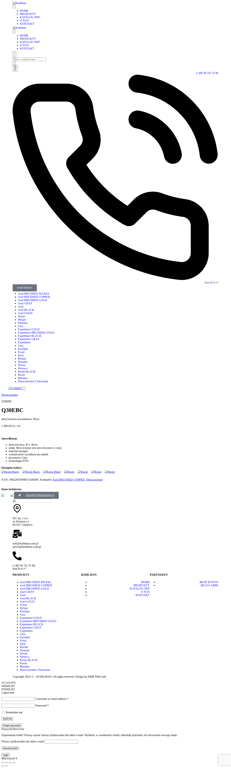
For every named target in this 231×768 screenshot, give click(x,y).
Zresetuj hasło (10, 748)
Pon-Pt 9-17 (211, 282)
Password (42, 705)
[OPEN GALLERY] (15, 388)
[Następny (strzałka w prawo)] (6, 765)
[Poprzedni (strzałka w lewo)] (2, 765)
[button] (23, 388)
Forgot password (11, 725)
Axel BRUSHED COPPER (69, 479)
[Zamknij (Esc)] (13, 762)
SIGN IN (7, 718)
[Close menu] (14, 31)
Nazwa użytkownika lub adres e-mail (22, 741)
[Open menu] (14, 6)
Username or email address (52, 698)
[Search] (14, 54)
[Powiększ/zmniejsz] (2, 762)
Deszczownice (9, 394)
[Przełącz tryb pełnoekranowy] (6, 762)
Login (5, 755)
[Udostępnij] (10, 762)
